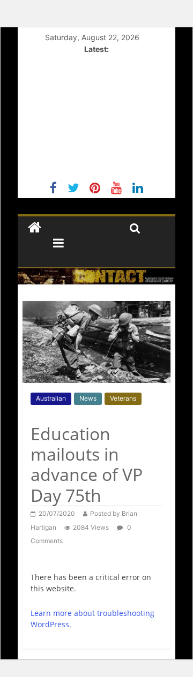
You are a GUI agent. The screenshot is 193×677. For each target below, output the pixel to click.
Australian (51, 398)
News (87, 398)
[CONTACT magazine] (35, 227)
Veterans (123, 398)
